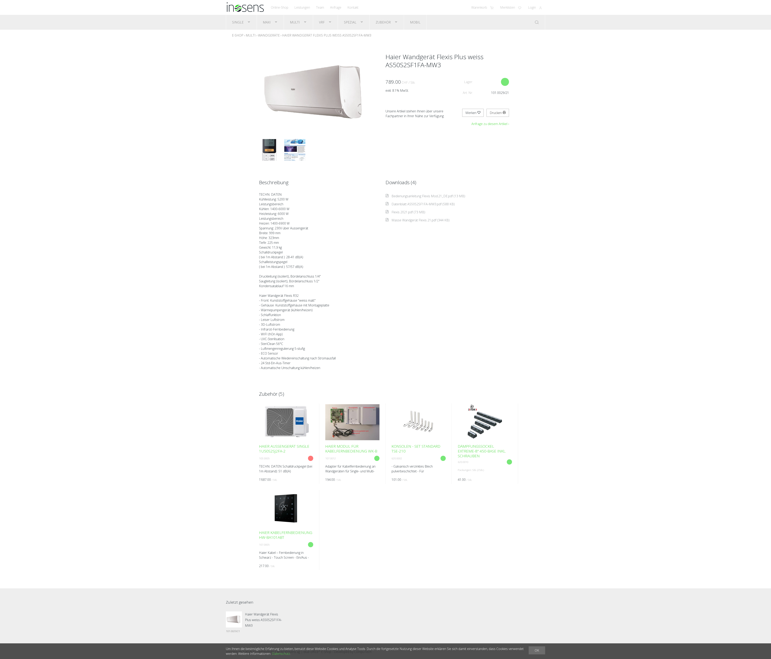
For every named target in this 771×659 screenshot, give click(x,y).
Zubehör (384, 22)
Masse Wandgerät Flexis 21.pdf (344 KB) (421, 220)
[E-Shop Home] (245, 7)
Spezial (350, 22)
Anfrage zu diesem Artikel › (490, 124)
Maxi (267, 22)
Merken (471, 113)
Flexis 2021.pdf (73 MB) (408, 212)
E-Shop (237, 35)
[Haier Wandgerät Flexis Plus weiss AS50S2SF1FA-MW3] (234, 619)
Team (320, 7)
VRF (322, 22)
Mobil (415, 22)
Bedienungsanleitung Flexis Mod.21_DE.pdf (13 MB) (428, 196)
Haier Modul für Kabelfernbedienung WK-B (351, 449)
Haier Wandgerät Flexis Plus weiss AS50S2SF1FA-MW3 (326, 35)
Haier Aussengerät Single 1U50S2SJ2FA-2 (284, 449)
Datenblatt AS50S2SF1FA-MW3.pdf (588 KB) (423, 204)
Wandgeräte (269, 35)
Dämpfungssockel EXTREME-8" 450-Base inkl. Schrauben (482, 451)
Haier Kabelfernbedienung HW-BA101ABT (285, 535)
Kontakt (352, 7)
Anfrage (335, 7)
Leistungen (302, 7)
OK (537, 650)
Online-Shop (279, 7)
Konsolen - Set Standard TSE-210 (416, 449)
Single (238, 22)
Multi (295, 22)
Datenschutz (281, 653)
